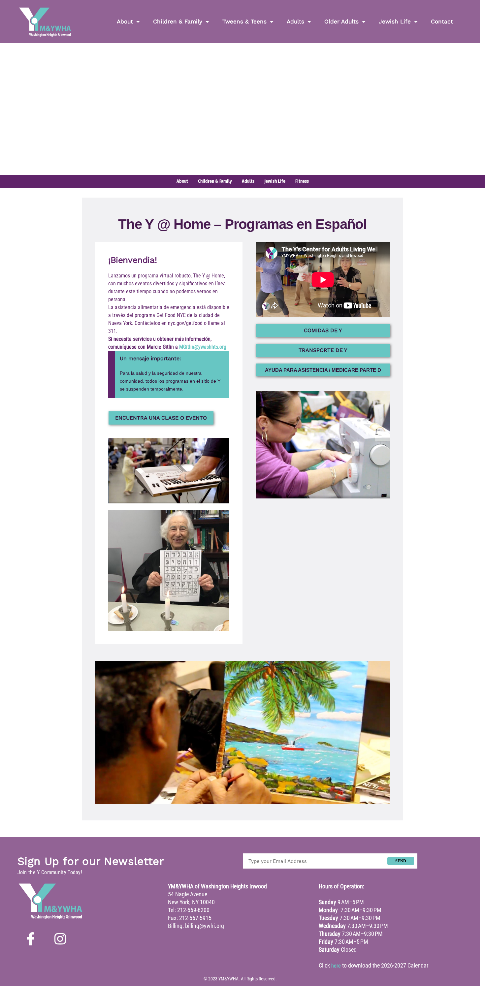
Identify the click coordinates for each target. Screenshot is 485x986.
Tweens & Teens (244, 21)
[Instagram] (60, 939)
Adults (295, 21)
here (336, 966)
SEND (400, 861)
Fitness (302, 181)
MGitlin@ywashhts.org (202, 347)
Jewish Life (395, 21)
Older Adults (341, 21)
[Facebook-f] (30, 939)
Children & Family (177, 21)
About (125, 21)
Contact (442, 21)
